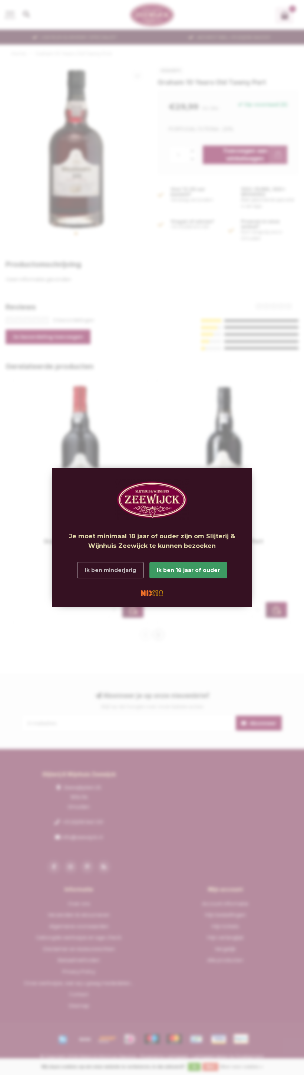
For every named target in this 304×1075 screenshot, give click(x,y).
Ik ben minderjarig (110, 570)
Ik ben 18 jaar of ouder (188, 570)
